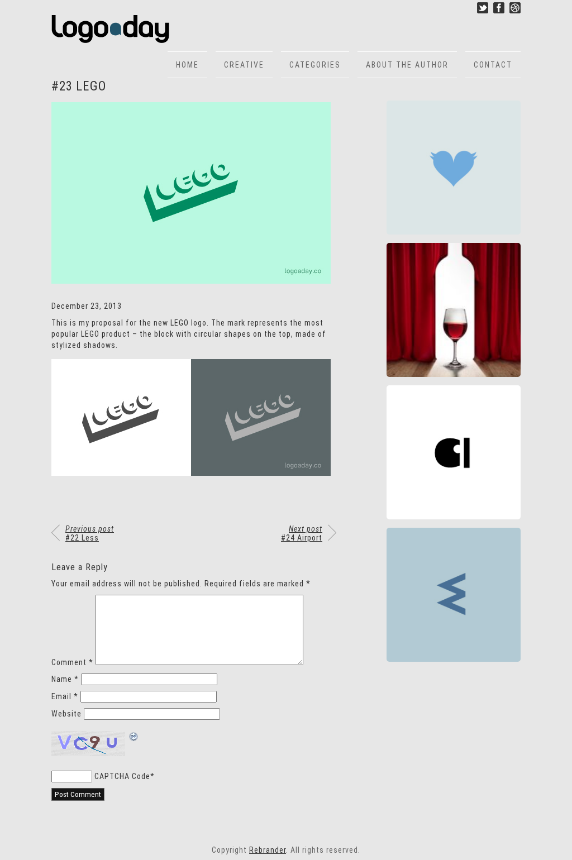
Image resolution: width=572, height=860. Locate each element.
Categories (315, 64)
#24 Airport (301, 533)
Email (64, 696)
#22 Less (89, 533)
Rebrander (267, 849)
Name (65, 679)
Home (187, 64)
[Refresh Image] (134, 737)
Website (66, 713)
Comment (72, 662)
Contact (493, 64)
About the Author (407, 64)
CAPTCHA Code (122, 776)
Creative (244, 64)
